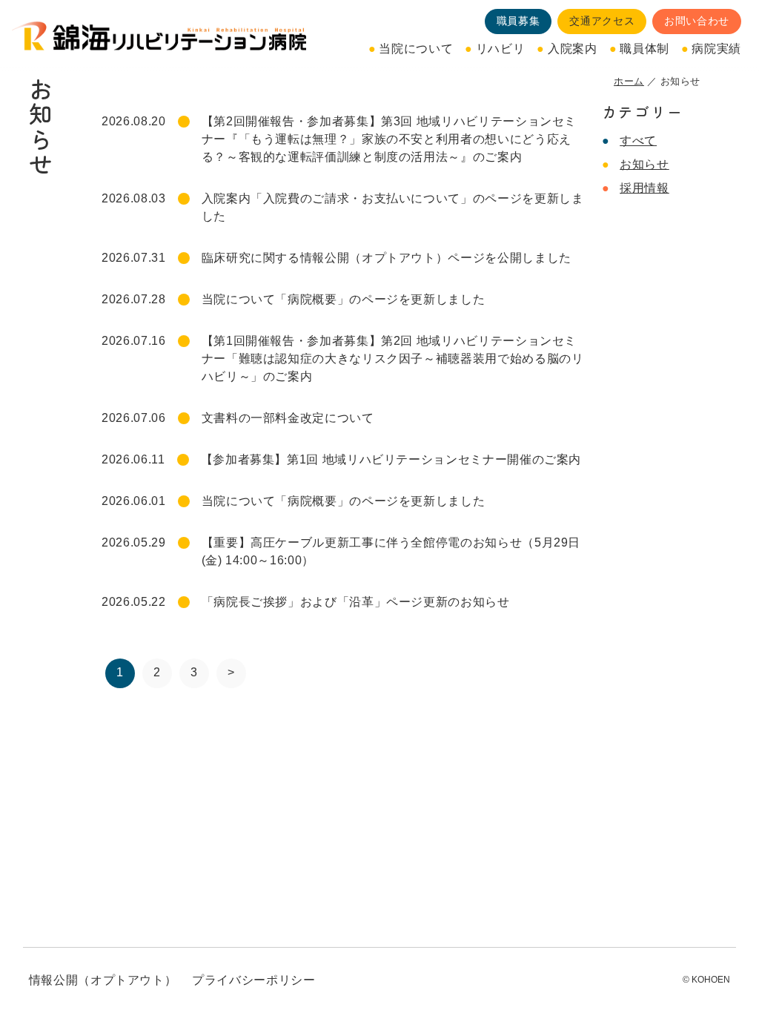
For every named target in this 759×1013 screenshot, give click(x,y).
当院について (416, 48)
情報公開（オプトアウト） (103, 980)
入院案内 (572, 48)
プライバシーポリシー (253, 980)
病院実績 (716, 48)
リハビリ (501, 48)
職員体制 (644, 48)
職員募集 (518, 21)
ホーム (629, 81)
